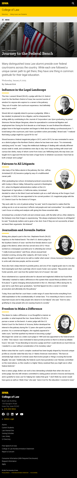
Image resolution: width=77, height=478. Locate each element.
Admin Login (9, 419)
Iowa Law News (12, 50)
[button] (73, 3)
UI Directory (6, 439)
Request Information (9, 461)
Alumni (4, 425)
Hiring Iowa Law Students (18, 14)
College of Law (10, 9)
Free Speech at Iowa (9, 446)
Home (3, 50)
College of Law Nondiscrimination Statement (18, 449)
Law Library (6, 436)
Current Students (8, 428)
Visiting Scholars (8, 433)
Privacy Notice (5, 472)
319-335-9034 (10, 409)
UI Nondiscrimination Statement (19, 472)
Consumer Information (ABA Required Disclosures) (20, 458)
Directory (5, 14)
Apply (4, 464)
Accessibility (33, 472)
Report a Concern (8, 452)
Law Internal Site (8, 430)
